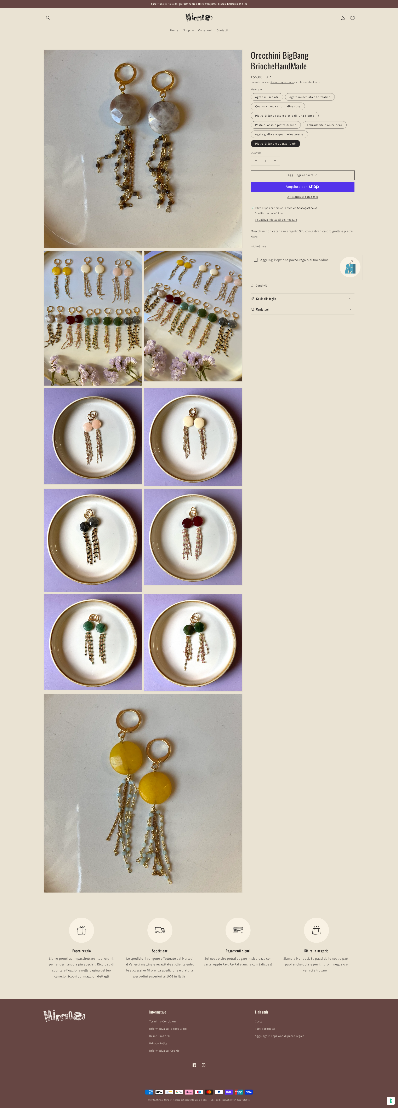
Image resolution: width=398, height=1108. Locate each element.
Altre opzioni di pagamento (303, 196)
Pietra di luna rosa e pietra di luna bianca (284, 115)
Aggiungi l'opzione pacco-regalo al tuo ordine (294, 260)
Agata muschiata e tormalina (309, 97)
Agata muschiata (267, 97)
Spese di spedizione (282, 81)
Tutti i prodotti (265, 1029)
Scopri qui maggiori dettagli (88, 976)
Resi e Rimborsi (159, 1036)
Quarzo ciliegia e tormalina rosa (278, 106)
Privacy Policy (158, 1043)
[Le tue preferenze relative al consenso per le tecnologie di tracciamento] (391, 1101)
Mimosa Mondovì (164, 1099)
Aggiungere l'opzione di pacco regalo (280, 1036)
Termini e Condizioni (163, 1021)
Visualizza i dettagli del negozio (276, 219)
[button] (48, 17)
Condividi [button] (262, 285)
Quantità (256, 152)
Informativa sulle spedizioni (168, 1029)
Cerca (258, 1021)
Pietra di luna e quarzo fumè (275, 143)
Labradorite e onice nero (324, 125)
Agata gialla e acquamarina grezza (279, 134)
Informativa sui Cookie (164, 1050)
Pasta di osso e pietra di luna (275, 125)
